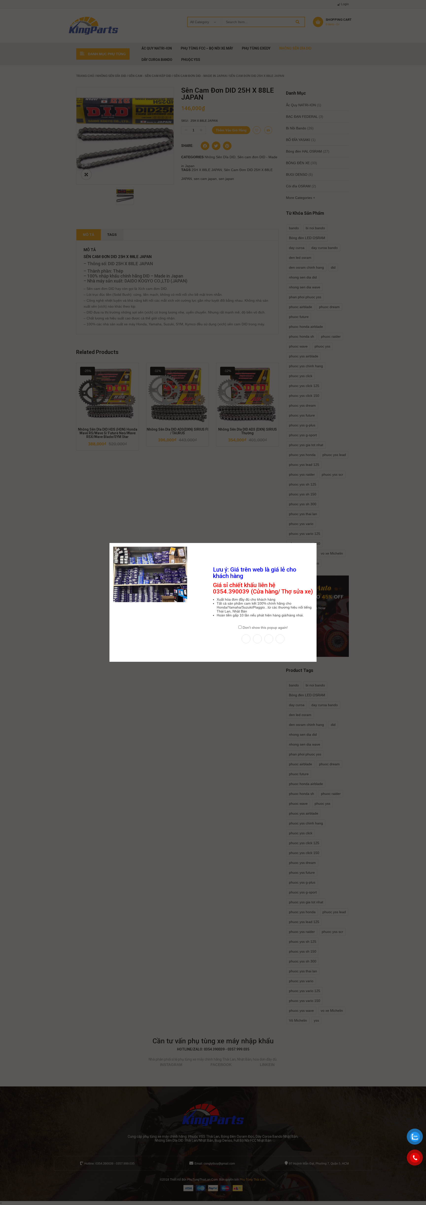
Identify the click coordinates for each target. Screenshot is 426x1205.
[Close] (317, 542)
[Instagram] (268, 638)
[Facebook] (246, 638)
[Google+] (280, 638)
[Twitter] (257, 638)
